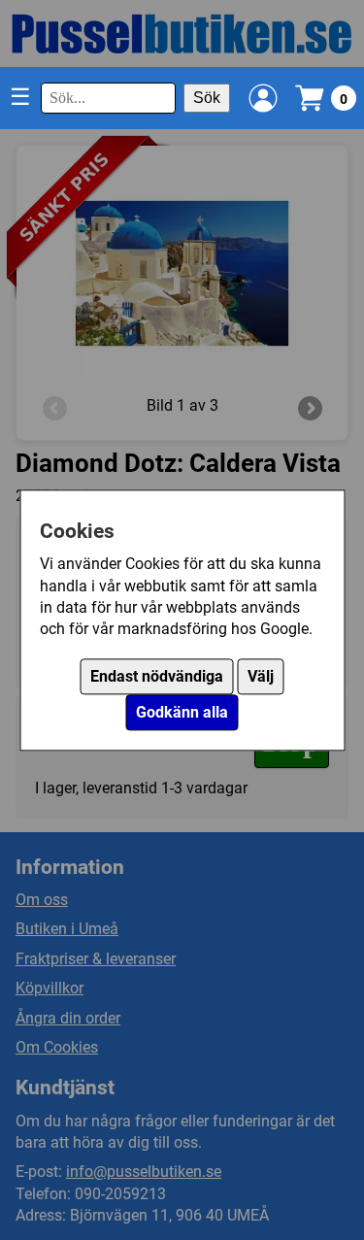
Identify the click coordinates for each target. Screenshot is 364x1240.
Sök (206, 97)
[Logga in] (263, 98)
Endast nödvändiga (156, 676)
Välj (261, 676)
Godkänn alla (182, 712)
